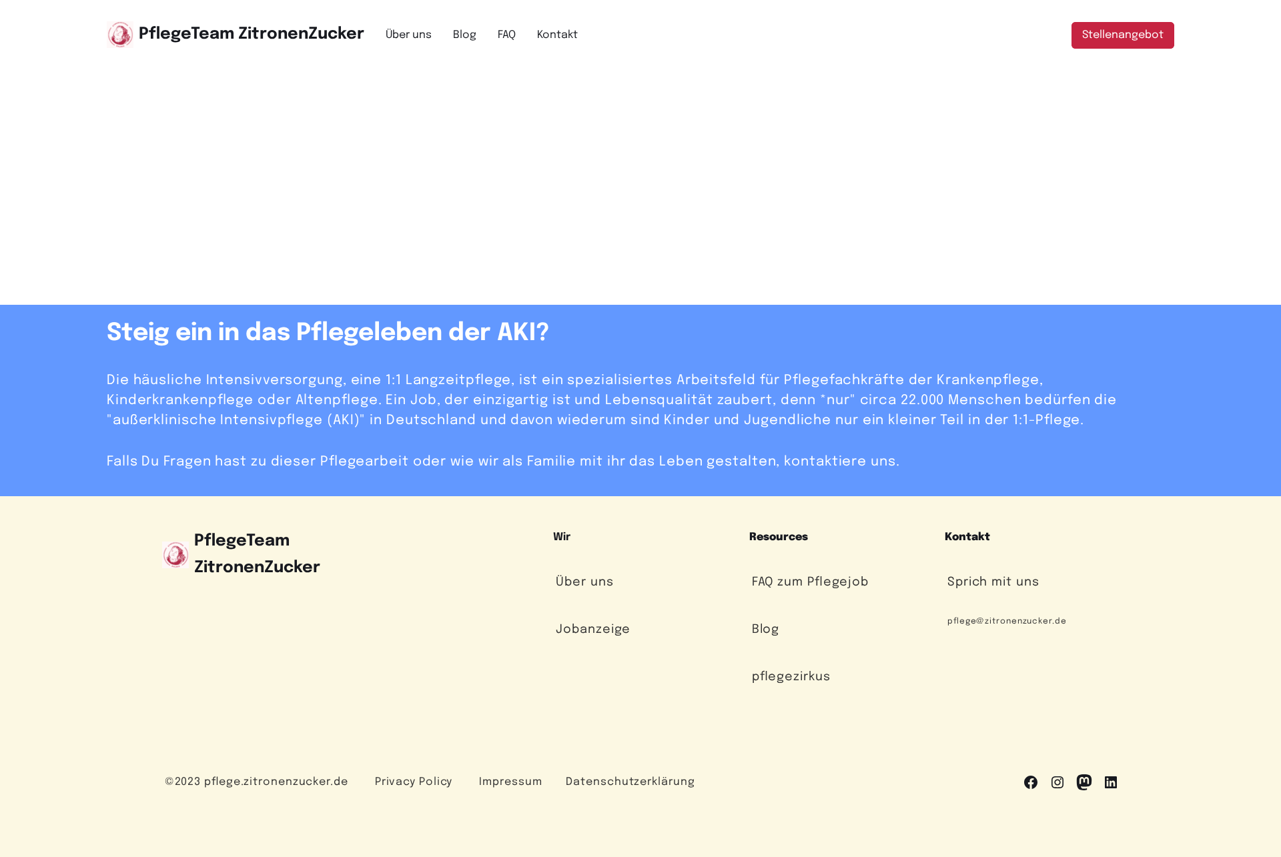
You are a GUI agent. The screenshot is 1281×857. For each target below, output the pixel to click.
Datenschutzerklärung (630, 782)
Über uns (584, 582)
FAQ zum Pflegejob (810, 582)
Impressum (510, 782)
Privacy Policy (414, 782)
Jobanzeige (593, 630)
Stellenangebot (1123, 35)
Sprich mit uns (993, 582)
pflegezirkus (791, 677)
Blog (766, 630)
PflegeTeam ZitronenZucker (251, 34)
